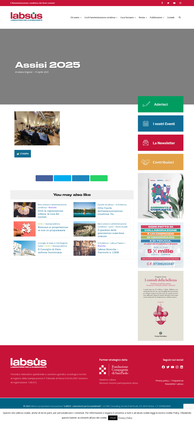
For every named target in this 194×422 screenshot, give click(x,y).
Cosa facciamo (127, 17)
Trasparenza (177, 380)
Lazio (111, 226)
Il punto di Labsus (106, 204)
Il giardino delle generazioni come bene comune (111, 233)
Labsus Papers (117, 243)
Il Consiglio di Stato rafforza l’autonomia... (50, 251)
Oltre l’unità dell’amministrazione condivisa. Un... (110, 210)
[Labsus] (26, 16)
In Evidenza (121, 204)
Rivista (142, 17)
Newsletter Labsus (174, 383)
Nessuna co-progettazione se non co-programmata (53, 229)
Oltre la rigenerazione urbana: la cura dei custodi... (50, 213)
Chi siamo (74, 17)
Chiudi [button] (113, 417)
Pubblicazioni (156, 17)
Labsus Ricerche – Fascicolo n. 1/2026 (108, 251)
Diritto (40, 223)
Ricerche (53, 207)
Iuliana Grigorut (24, 72)
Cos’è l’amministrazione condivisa (99, 17)
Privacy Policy (125, 417)
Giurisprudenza (52, 223)
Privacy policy (162, 380)
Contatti (170, 17)
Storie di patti (121, 226)
